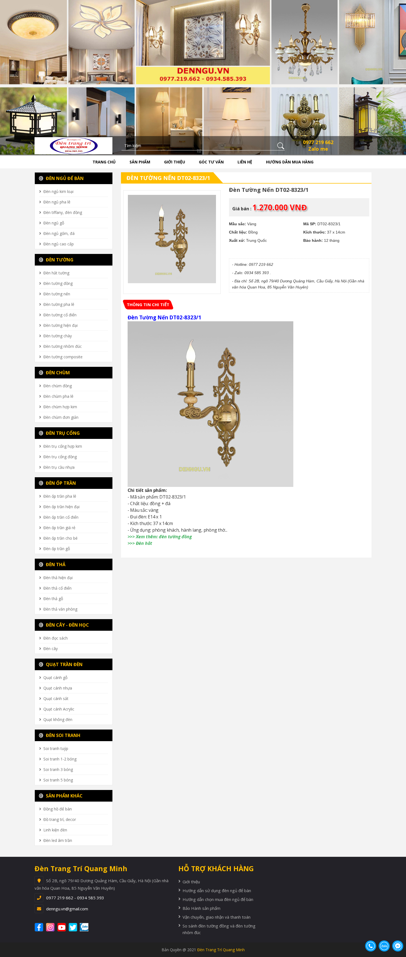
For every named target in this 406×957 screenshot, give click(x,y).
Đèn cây (50, 648)
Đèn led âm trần (57, 840)
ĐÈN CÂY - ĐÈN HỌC (67, 625)
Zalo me (318, 148)
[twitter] (73, 927)
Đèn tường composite (63, 356)
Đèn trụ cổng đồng (60, 456)
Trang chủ (104, 162)
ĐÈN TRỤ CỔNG (62, 433)
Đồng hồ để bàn (57, 809)
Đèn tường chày (57, 335)
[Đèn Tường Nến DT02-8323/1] (172, 239)
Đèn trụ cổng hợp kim (62, 446)
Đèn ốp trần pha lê (59, 496)
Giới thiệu (174, 162)
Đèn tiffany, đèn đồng (62, 212)
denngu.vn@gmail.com (67, 908)
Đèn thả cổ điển (57, 588)
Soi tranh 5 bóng (58, 780)
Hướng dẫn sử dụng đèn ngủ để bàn (217, 890)
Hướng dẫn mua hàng (289, 162)
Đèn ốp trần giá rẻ (59, 527)
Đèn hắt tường (56, 272)
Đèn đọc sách (55, 638)
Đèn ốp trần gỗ (56, 548)
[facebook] (40, 927)
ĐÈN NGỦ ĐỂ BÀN (64, 178)
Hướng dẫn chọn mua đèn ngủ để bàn (218, 899)
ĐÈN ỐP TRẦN (60, 483)
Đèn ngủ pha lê (56, 202)
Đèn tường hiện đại (60, 325)
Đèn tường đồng (58, 283)
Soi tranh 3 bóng (58, 769)
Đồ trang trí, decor (59, 819)
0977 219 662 (318, 142)
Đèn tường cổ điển (60, 314)
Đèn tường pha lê (58, 304)
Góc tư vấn (211, 162)
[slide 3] (203, 76)
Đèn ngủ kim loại (58, 191)
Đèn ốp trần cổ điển (60, 517)
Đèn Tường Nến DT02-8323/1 (168, 178)
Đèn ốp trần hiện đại (61, 506)
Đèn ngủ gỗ (53, 223)
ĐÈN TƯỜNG (59, 260)
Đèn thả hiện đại (58, 577)
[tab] (148, 304)
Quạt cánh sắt (55, 698)
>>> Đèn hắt (140, 543)
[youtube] (62, 927)
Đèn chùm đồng (57, 385)
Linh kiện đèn (55, 830)
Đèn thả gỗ (53, 598)
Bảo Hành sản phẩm (201, 908)
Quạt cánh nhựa (57, 688)
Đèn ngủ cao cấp (58, 243)
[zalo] (87, 927)
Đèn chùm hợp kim (60, 406)
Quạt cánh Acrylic (58, 709)
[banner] (73, 145)
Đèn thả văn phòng (60, 609)
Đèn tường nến (56, 293)
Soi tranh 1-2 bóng (60, 759)
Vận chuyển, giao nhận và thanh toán (217, 917)
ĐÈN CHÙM (57, 373)
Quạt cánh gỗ (55, 677)
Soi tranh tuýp (55, 748)
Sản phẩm (140, 162)
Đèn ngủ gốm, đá (59, 233)
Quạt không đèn (57, 719)
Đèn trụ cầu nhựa (59, 467)
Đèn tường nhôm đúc (62, 346)
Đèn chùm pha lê (58, 396)
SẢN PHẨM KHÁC (64, 796)
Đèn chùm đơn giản (60, 417)
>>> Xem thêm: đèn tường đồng (160, 537)
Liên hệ (245, 162)
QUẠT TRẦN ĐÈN (64, 664)
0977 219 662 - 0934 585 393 (75, 897)
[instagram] (51, 927)
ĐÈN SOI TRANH (62, 735)
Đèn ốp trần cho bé (60, 538)
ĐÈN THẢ (55, 564)
